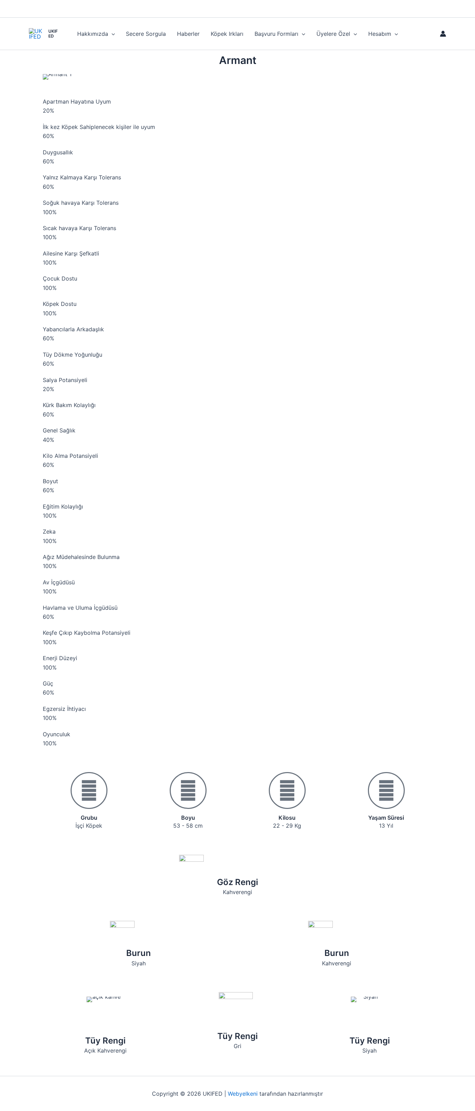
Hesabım (379, 33)
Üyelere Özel (333, 33)
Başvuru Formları (276, 33)
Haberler (188, 33)
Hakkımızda (92, 33)
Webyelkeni (243, 1093)
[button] (111, 34)
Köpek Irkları (227, 33)
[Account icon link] (443, 34)
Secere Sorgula (146, 33)
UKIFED (53, 34)
